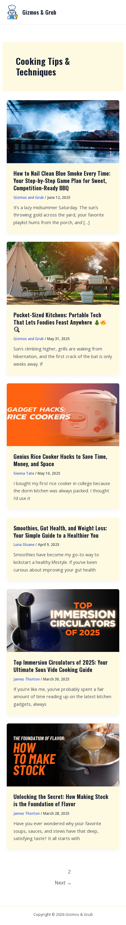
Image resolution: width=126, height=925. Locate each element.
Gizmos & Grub (39, 12)
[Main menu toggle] (112, 12)
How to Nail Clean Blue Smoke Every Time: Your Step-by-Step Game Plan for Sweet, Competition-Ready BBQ (61, 180)
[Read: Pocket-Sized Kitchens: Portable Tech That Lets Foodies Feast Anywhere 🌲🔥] (63, 272)
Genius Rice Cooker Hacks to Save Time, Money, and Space (60, 460)
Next (63, 882)
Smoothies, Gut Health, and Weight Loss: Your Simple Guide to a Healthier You (60, 531)
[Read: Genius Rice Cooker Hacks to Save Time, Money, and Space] (63, 414)
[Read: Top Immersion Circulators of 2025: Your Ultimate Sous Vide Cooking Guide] (63, 620)
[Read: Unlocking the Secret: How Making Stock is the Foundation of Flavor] (63, 754)
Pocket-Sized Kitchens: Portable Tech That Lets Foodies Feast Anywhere (57, 318)
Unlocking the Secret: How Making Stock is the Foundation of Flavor (60, 800)
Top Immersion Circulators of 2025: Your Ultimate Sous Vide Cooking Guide (60, 666)
